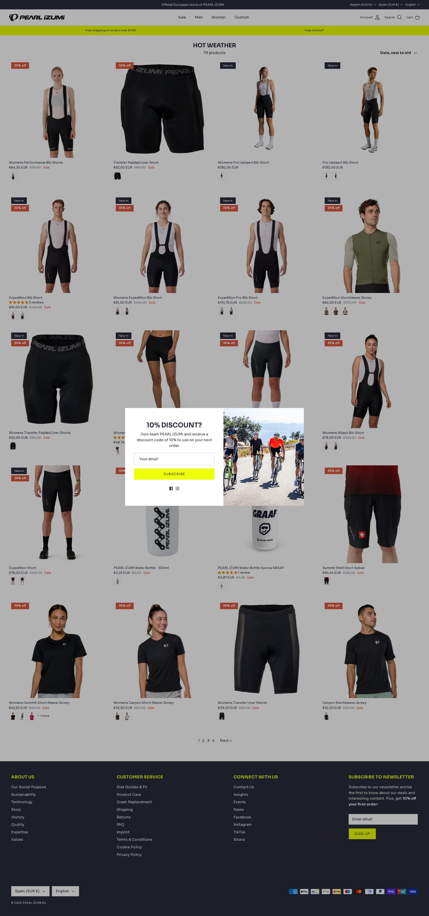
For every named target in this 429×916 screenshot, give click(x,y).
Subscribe (174, 474)
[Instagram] (177, 488)
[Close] (298, 413)
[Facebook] (171, 488)
